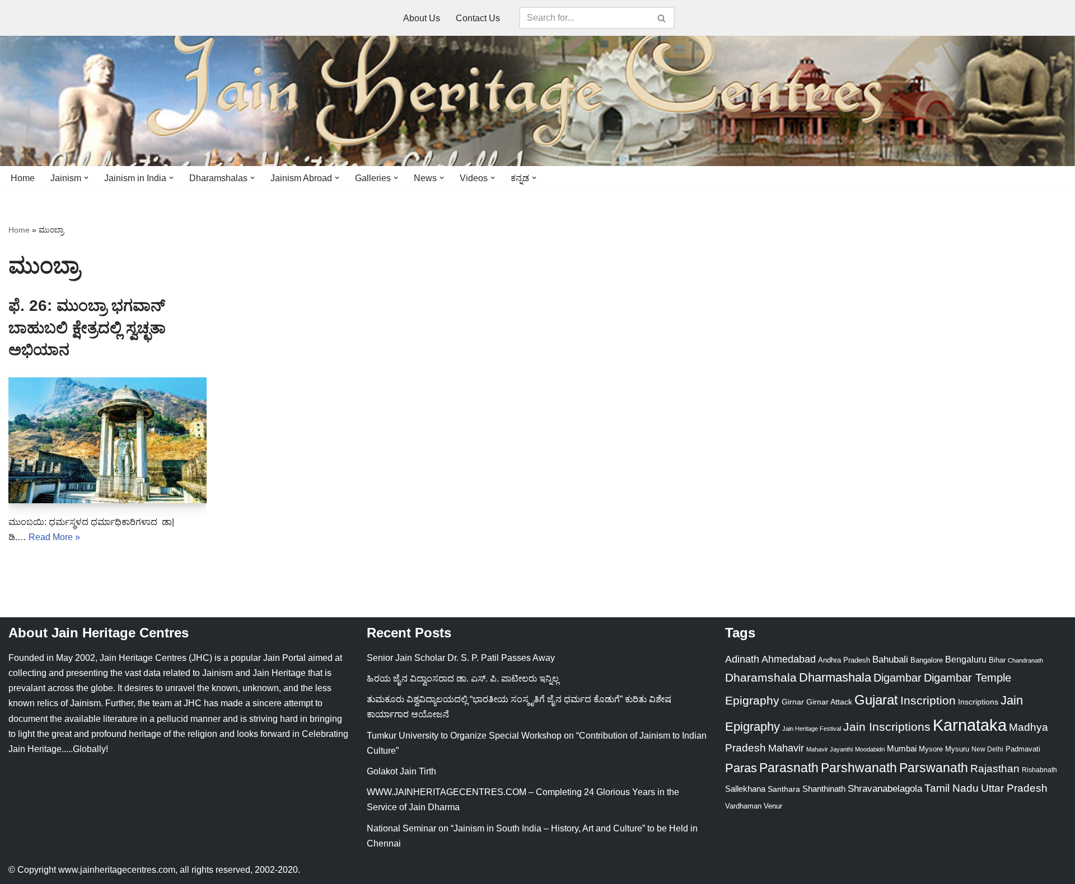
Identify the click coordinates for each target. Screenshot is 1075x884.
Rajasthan (995, 768)
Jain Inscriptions (887, 727)
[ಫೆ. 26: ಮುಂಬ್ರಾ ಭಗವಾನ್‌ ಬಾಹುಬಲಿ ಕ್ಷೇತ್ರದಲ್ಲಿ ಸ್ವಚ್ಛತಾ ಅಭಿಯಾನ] (107, 440)
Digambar (897, 678)
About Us (421, 18)
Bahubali (890, 659)
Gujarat (876, 699)
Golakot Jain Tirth (401, 771)
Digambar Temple (967, 678)
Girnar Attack (829, 701)
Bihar (997, 660)
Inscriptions (978, 701)
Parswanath (933, 768)
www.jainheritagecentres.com (116, 869)
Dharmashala (835, 677)
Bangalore (926, 660)
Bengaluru (966, 659)
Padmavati (1023, 749)
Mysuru (957, 749)
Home (23, 178)
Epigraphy (752, 700)
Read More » (54, 537)
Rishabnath (1039, 770)
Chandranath (1025, 660)
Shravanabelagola (885, 788)
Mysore (931, 749)
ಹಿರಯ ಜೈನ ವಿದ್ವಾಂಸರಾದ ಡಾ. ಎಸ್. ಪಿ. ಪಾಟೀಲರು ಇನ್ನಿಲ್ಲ (463, 678)
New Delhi (987, 749)
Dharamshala (761, 677)
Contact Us (478, 18)
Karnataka (970, 725)
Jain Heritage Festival (811, 728)
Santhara (784, 788)
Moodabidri (870, 749)
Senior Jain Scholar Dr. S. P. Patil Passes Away (461, 658)
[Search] (662, 18)
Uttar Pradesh (1014, 788)
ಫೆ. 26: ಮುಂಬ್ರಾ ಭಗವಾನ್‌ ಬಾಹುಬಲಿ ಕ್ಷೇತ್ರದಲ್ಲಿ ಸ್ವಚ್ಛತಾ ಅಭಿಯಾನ (87, 327)
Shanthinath (823, 788)
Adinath (742, 659)
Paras (741, 768)
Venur (773, 806)
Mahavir (786, 748)
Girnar (793, 701)
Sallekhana (745, 788)
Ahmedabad (788, 659)
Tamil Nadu (951, 788)
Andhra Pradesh (844, 660)
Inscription (928, 700)
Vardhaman (743, 806)
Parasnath (789, 768)
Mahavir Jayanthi (829, 749)
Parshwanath (859, 767)
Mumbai (902, 748)
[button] (86, 178)
